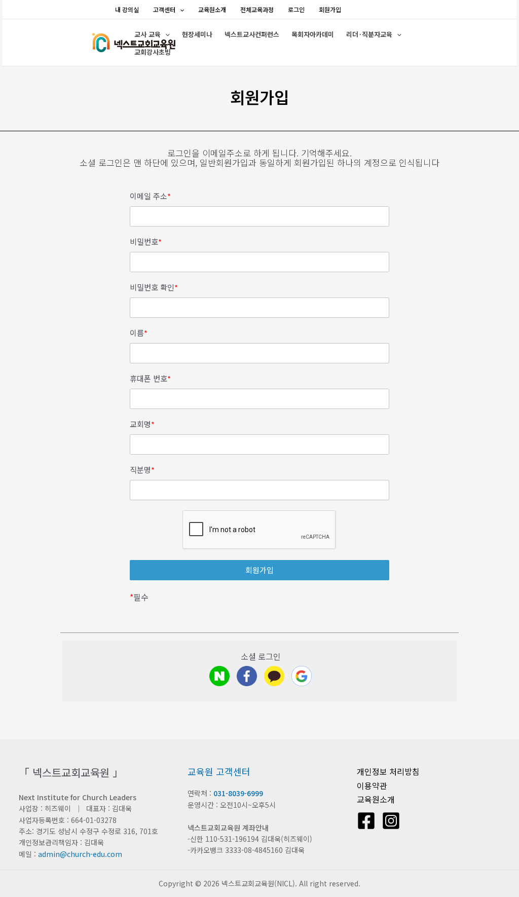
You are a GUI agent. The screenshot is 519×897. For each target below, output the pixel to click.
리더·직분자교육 (369, 34)
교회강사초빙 (152, 52)
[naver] (219, 676)
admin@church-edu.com (80, 854)
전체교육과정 (257, 9)
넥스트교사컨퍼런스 (252, 34)
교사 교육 (147, 34)
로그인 (296, 9)
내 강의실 (127, 9)
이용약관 (372, 785)
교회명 (142, 424)
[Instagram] (391, 820)
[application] (179, 9)
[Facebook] (366, 820)
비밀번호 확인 (154, 287)
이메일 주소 (150, 196)
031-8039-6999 (238, 793)
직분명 (142, 470)
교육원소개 (212, 9)
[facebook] (247, 676)
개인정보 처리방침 (388, 771)
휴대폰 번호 (150, 378)
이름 (138, 333)
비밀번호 (146, 242)
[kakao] (274, 676)
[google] (301, 676)
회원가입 (330, 9)
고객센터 (164, 9)
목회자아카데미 (312, 34)
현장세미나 (197, 34)
